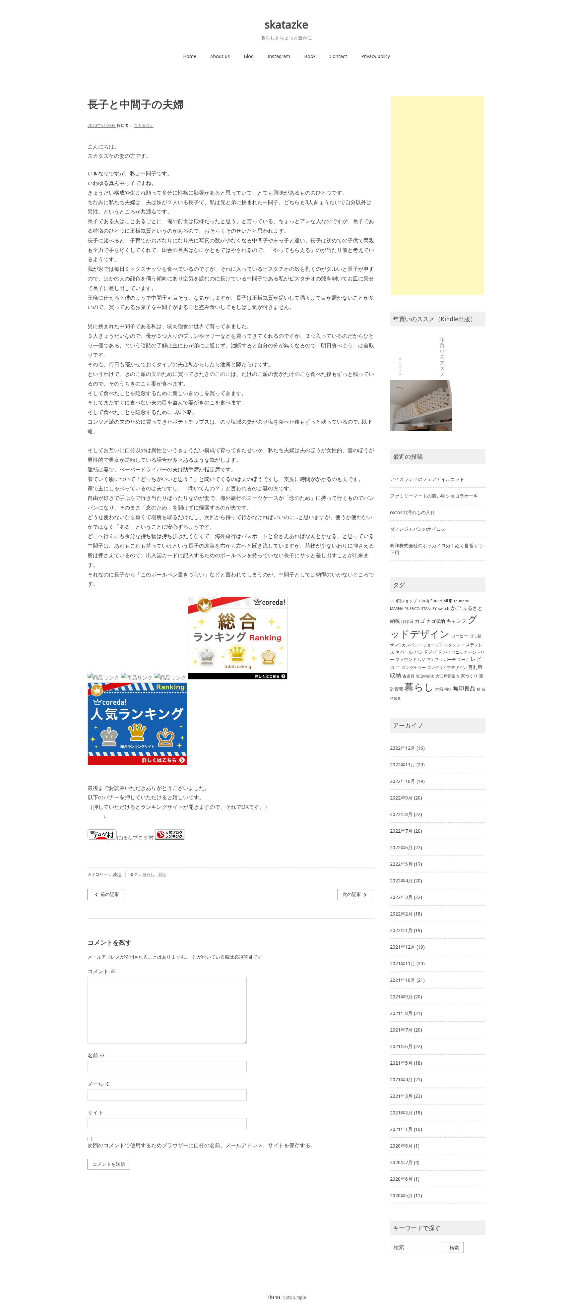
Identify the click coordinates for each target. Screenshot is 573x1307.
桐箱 (448, 689)
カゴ (419, 620)
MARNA (396, 608)
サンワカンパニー (406, 645)
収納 (395, 675)
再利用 (475, 667)
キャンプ (456, 621)
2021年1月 (401, 1129)
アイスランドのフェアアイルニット (427, 479)
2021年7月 (401, 1030)
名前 (96, 1055)
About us (220, 56)
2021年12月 (402, 947)
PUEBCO (412, 608)
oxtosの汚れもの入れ (412, 512)
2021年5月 (401, 1063)
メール (99, 1084)
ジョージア (433, 644)
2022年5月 (401, 864)
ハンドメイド (428, 652)
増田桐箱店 (425, 676)
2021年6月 (401, 1046)
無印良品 (464, 688)
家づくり (469, 676)
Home (189, 56)
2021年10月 (402, 980)
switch (443, 608)
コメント (101, 971)
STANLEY (429, 608)
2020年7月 (401, 1162)
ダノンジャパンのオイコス (418, 529)
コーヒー (459, 636)
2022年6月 (401, 847)
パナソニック (455, 652)
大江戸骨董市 (447, 676)
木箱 (439, 688)
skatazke (286, 24)
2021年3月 (401, 1096)
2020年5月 (401, 1195)
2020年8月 (401, 1146)
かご (456, 608)
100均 (423, 600)
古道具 (408, 676)
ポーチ (450, 659)
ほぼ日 (407, 621)
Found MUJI (441, 601)
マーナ (463, 659)
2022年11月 (402, 764)
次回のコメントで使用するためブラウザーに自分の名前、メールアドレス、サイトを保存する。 (202, 1145)
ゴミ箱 (475, 636)
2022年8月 (401, 814)
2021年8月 (401, 1013)
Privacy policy (375, 56)
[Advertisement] (441, 196)
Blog (249, 56)
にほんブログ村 (135, 837)
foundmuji (463, 601)
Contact (338, 56)
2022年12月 (402, 748)
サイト (95, 1112)
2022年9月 (401, 798)
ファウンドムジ (410, 659)
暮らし (149, 874)
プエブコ (435, 659)
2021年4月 (401, 1079)
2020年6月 (401, 1179)
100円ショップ (403, 600)
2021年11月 (402, 963)
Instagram (279, 56)
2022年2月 (401, 914)
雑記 (162, 874)
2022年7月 (401, 831)
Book (310, 56)
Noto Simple (294, 1297)
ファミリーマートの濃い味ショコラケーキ (434, 496)
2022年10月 (402, 781)
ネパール (404, 652)
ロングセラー (414, 667)
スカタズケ (144, 125)
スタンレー (454, 644)
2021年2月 (401, 1112)
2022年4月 (401, 880)
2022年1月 (401, 930)
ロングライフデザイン (447, 667)
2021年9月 (401, 996)
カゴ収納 (435, 621)
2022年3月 (401, 897)
